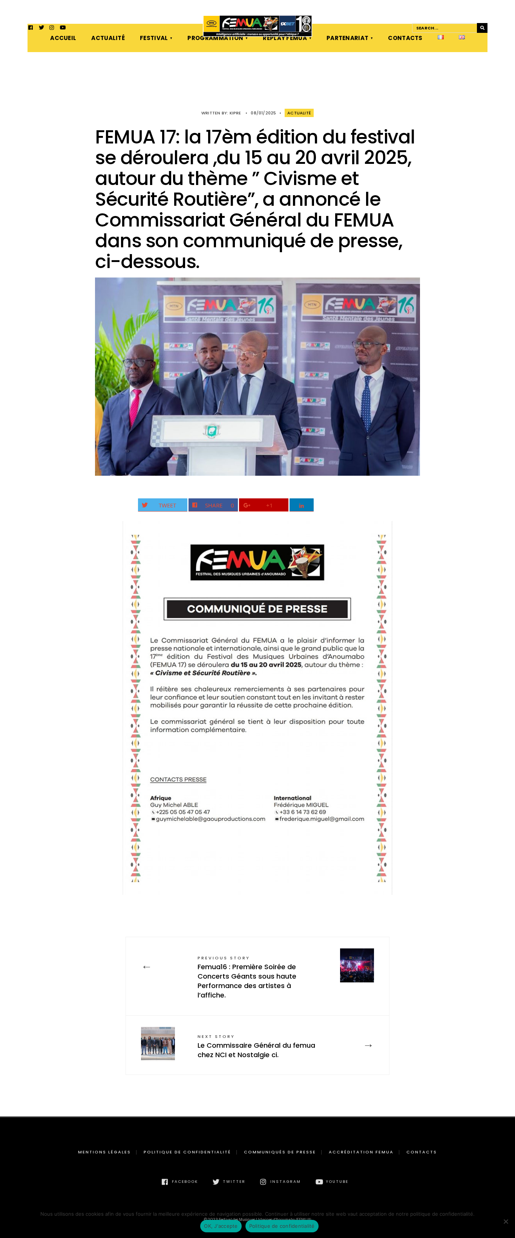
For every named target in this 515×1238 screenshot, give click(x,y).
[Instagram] (52, 28)
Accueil (63, 38)
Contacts (405, 38)
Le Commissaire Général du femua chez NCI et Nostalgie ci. (256, 1046)
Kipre (235, 113)
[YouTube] (62, 28)
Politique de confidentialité (187, 1152)
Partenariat (347, 38)
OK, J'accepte (221, 1226)
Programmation (215, 38)
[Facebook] (31, 28)
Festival (154, 38)
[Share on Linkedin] (302, 505)
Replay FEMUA (285, 38)
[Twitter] (41, 28)
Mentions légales (104, 1152)
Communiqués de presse (280, 1152)
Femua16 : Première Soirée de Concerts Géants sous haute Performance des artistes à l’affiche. (247, 977)
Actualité (108, 38)
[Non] (505, 1221)
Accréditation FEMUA (361, 1152)
